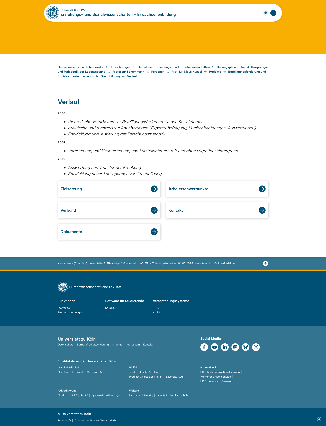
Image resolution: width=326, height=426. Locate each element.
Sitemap (117, 344)
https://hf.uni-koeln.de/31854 (131, 263)
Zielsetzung (71, 188)
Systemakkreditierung (105, 395)
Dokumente (71, 231)
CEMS (61, 395)
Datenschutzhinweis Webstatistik (95, 420)
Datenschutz (66, 344)
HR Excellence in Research (216, 381)
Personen (158, 72)
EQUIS (73, 395)
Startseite (64, 307)
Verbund (68, 210)
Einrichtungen (121, 67)
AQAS (84, 395)
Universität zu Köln (73, 10)
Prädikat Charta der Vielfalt (145, 376)
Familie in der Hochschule (172, 395)
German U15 (94, 372)
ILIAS (156, 307)
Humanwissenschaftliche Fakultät (81, 67)
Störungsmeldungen (70, 312)
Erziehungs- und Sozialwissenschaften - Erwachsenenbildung (118, 14)
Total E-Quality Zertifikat (144, 372)
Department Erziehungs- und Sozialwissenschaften (174, 67)
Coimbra (63, 372)
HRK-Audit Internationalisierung (220, 372)
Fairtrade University (141, 395)
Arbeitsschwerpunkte (188, 188)
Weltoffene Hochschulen (215, 376)
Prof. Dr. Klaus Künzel (187, 72)
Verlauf (132, 76)
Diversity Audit (175, 376)
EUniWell (77, 372)
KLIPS (156, 312)
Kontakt (175, 210)
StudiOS (110, 307)
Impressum (133, 344)
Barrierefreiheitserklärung (93, 344)
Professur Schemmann (128, 72)
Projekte (215, 72)
